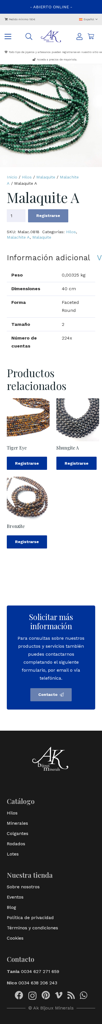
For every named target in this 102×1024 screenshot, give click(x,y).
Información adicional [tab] (48, 257)
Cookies (15, 938)
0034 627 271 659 (40, 971)
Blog (11, 907)
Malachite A (18, 237)
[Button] (79, 36)
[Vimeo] (58, 995)
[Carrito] (90, 36)
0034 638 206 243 (37, 983)
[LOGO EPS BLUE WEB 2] (51, 36)
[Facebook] (19, 995)
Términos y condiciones (32, 927)
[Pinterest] (46, 995)
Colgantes (17, 833)
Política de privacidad (30, 917)
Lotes (13, 854)
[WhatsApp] (83, 995)
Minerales (17, 823)
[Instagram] (32, 995)
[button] (88, 19)
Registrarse (48, 215)
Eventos (15, 897)
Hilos (27, 177)
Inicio (12, 177)
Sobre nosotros (23, 886)
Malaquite (45, 177)
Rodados (16, 843)
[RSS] (71, 995)
